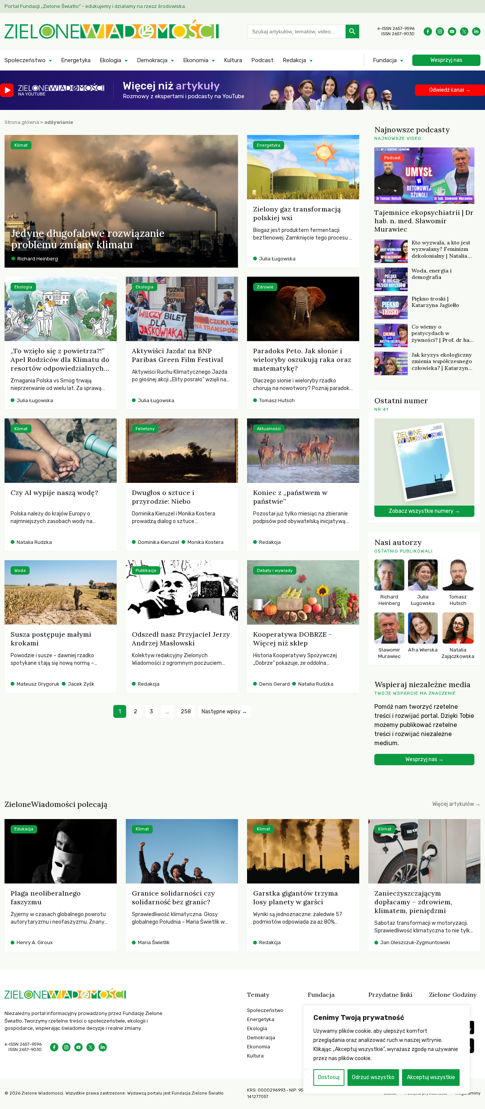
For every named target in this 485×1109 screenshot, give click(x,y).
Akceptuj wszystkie (431, 1077)
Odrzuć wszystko (373, 1077)
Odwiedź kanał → (450, 90)
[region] (386, 1049)
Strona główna (22, 122)
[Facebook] (428, 31)
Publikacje (146, 570)
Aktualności (269, 428)
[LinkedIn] (476, 31)
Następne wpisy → (224, 711)
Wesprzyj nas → (424, 759)
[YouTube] (452, 31)
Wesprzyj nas (446, 60)
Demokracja (152, 60)
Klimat (21, 145)
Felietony (145, 428)
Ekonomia (195, 60)
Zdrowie (265, 287)
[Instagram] (440, 31)
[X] (464, 31)
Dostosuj (329, 1077)
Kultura (233, 60)
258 (186, 711)
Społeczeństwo (25, 60)
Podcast (262, 60)
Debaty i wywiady (275, 570)
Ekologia (110, 60)
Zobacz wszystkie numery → (424, 511)
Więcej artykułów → (456, 804)
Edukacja (23, 829)
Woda (20, 570)
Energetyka (76, 60)
